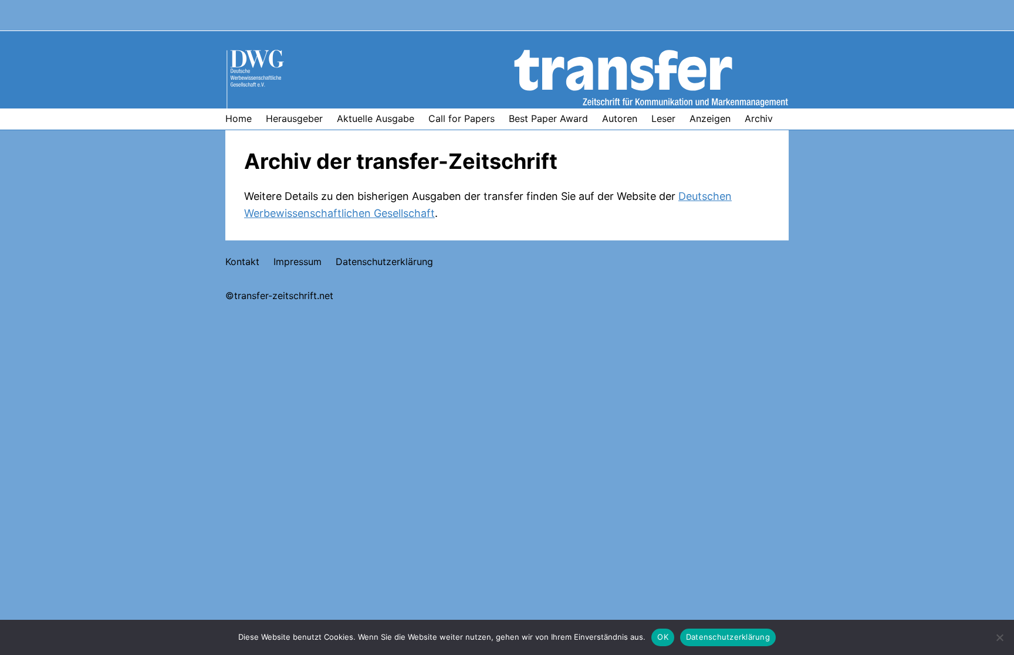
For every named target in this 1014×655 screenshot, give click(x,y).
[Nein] (999, 637)
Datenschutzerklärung (728, 637)
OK (662, 637)
